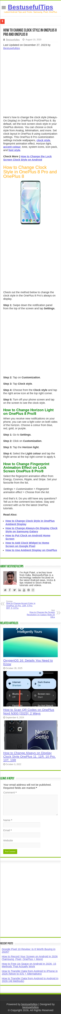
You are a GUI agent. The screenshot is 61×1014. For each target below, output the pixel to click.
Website (8, 840)
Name (7, 820)
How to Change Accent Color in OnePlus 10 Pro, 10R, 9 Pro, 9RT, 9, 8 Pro (20, 604)
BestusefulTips (30, 7)
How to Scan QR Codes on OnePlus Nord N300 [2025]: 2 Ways (28, 711)
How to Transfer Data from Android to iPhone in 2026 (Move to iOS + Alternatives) (30, 972)
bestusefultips (29, 1004)
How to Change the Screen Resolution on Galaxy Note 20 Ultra (41, 613)
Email (7, 830)
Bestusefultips (13, 39)
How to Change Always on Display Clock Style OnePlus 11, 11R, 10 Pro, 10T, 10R (29, 756)
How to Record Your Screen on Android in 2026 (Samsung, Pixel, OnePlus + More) (30, 958)
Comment (10, 792)
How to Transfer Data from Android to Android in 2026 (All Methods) (30, 980)
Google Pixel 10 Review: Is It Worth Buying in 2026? (28, 950)
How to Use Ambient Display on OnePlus (31, 550)
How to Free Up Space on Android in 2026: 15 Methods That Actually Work (29, 965)
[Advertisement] (30, 83)
